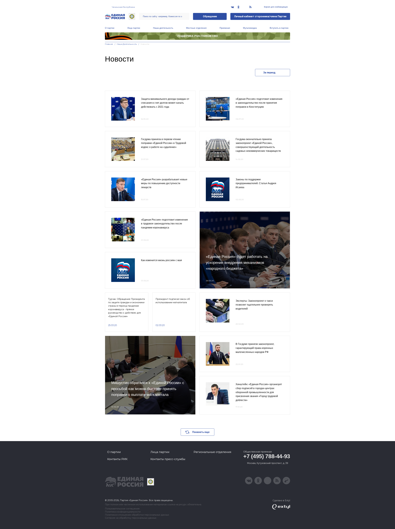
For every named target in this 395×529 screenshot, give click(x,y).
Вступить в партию (279, 28)
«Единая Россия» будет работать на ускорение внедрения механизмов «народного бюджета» (237, 262)
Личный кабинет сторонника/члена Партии (260, 16)
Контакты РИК (117, 459)
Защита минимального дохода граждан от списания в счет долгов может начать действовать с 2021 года (165, 103)
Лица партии (133, 28)
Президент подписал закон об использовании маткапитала (173, 301)
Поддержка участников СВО (197, 36)
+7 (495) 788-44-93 (266, 456)
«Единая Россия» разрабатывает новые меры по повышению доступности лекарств (164, 183)
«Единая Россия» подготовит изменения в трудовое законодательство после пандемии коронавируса (164, 223)
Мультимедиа (250, 28)
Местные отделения (196, 28)
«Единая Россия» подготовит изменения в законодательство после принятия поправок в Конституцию (259, 103)
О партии (109, 28)
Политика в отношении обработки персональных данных (137, 515)
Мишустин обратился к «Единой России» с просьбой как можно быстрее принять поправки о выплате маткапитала (147, 389)
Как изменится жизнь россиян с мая (161, 260)
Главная (109, 44)
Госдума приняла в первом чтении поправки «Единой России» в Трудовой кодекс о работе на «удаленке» (163, 143)
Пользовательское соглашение (122, 508)
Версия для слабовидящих (276, 7)
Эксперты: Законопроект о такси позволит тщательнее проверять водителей (254, 305)
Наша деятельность (163, 28)
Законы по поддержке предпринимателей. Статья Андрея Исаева (256, 183)
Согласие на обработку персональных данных (130, 518)
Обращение (210, 16)
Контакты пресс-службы (167, 459)
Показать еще (201, 432)
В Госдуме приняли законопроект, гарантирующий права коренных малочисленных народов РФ (255, 348)
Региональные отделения (212, 452)
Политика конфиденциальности (123, 511)
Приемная (225, 28)
